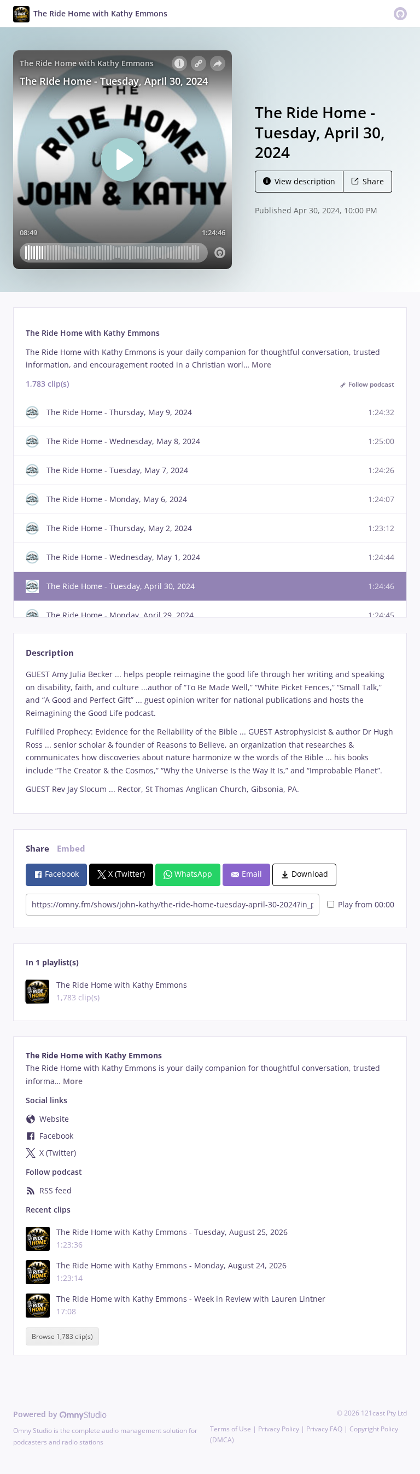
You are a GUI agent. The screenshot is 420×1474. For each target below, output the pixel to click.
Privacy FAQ (324, 1429)
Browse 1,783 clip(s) (62, 1336)
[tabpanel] (210, 732)
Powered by (36, 1414)
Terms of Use (230, 1429)
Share (373, 181)
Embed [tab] (71, 848)
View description (305, 181)
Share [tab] (37, 848)
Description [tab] (50, 653)
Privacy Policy (278, 1429)
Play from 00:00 (366, 904)
